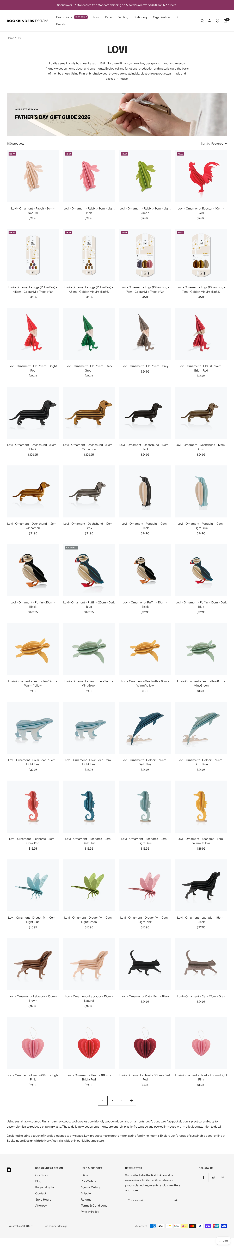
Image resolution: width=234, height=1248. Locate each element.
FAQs (84, 1175)
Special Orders (90, 1187)
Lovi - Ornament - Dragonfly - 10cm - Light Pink (145, 920)
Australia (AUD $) (19, 1226)
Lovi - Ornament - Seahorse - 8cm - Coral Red (33, 841)
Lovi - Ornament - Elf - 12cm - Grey (145, 366)
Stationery (140, 17)
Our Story (41, 1175)
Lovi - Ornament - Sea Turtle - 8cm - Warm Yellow (145, 683)
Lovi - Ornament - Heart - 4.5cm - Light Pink (201, 1077)
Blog (38, 1181)
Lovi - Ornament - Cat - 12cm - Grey (201, 996)
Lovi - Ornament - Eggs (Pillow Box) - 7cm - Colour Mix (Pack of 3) (145, 289)
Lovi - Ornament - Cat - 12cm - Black (145, 996)
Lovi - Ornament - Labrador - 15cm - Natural (89, 999)
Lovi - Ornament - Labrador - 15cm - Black (201, 920)
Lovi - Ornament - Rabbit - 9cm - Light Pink (89, 211)
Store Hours (43, 1199)
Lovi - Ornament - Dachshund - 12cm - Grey (89, 526)
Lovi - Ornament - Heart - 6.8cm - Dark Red (145, 1077)
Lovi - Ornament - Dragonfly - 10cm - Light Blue (33, 920)
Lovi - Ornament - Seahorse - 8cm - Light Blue (145, 841)
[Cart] (225, 20)
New (96, 17)
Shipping (87, 1193)
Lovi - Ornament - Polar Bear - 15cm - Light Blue (33, 762)
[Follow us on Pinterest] (222, 1177)
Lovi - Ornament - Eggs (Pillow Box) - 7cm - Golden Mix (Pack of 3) (201, 289)
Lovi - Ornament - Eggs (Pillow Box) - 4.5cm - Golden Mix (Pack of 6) (88, 289)
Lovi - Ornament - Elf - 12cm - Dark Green (89, 368)
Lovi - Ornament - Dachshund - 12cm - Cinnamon (32, 526)
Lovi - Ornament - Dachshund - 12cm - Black (145, 447)
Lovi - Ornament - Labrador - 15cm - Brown (33, 999)
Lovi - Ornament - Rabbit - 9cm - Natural (33, 211)
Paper (109, 17)
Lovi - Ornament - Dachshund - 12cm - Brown (201, 447)
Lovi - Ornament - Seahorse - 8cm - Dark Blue (89, 841)
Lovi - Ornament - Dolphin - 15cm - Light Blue (201, 762)
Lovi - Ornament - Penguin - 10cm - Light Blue (201, 526)
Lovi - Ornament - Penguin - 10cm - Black (145, 526)
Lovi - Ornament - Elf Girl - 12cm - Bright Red (201, 368)
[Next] (131, 1100)
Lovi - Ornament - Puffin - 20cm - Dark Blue (89, 605)
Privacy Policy (90, 1211)
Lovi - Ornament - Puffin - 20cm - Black (32, 605)
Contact (40, 1193)
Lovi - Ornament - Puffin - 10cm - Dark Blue (201, 605)
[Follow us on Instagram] (213, 1177)
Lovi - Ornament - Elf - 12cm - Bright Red (33, 368)
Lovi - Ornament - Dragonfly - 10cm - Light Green (89, 920)
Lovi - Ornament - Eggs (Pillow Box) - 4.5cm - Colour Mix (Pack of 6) (32, 289)
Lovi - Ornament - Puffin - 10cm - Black (145, 605)
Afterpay (41, 1205)
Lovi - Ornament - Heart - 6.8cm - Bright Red (89, 1077)
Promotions (71, 17)
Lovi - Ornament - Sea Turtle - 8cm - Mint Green (201, 683)
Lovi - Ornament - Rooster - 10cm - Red (201, 211)
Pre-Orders (88, 1181)
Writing (123, 17)
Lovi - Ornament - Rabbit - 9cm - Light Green (145, 211)
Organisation (161, 17)
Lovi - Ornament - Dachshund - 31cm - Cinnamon (89, 447)
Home (10, 38)
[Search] (202, 20)
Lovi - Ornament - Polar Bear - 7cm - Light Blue (89, 762)
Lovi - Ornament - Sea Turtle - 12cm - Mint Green (89, 683)
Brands (60, 24)
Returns (86, 1199)
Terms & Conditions (94, 1205)
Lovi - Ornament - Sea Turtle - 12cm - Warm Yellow (32, 683)
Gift (177, 17)
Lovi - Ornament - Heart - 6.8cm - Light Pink (33, 1077)
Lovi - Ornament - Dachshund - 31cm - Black (33, 447)
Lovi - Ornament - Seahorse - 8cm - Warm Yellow (201, 841)
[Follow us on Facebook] (203, 1177)
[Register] (176, 1200)
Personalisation (45, 1187)
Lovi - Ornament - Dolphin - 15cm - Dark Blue (145, 762)
